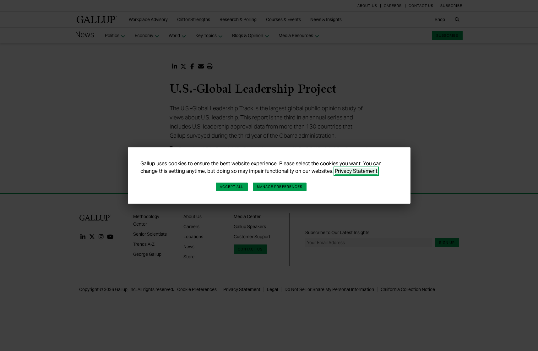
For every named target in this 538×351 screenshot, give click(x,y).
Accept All (232, 186)
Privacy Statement (356, 171)
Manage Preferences (280, 186)
